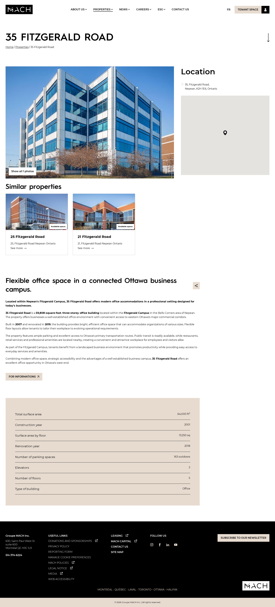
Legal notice (57, 568)
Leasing (117, 535)
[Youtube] (175, 545)
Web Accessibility (61, 579)
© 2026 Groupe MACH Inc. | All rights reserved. (137, 602)
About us (78, 9)
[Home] (19, 9)
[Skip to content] (268, 37)
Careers (143, 9)
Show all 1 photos (22, 171)
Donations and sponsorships (70, 541)
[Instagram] (151, 545)
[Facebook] (159, 545)
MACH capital (121, 541)
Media (52, 573)
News (123, 9)
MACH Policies (58, 562)
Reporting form (60, 551)
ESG (161, 9)
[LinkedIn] (167, 545)
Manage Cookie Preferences (69, 557)
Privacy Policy (58, 546)
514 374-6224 (14, 555)
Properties (102, 9)
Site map (117, 552)
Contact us (180, 9)
